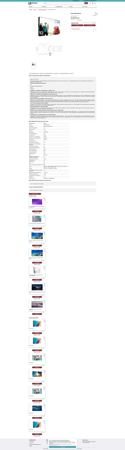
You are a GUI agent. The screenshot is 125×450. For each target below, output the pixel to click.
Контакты (85, 6)
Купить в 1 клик (89, 25)
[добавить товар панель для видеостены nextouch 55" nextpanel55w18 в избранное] (44, 267)
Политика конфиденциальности (35, 444)
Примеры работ (59, 6)
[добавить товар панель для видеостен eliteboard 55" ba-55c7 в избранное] (44, 250)
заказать (37, 367)
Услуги (71, 6)
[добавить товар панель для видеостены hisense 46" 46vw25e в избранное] (44, 301)
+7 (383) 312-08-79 (75, 0)
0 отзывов (80, 20)
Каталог (30, 6)
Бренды (44, 6)
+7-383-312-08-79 (86, 442)
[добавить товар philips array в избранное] (44, 320)
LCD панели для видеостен (74, 15)
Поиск (86, 3)
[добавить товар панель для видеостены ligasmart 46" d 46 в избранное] (44, 216)
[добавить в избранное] (96, 13)
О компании (31, 441)
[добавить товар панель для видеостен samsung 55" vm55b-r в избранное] (44, 284)
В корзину (77, 25)
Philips (78, 18)
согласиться (62, 446)
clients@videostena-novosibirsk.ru (89, 0)
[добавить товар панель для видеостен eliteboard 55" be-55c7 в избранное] (44, 233)
